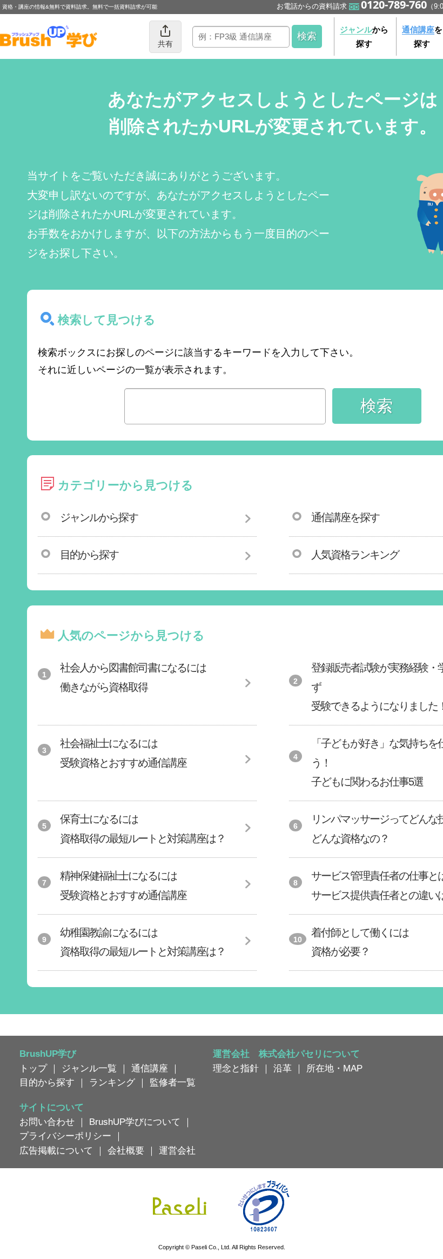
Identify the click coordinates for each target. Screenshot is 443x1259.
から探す (364, 36)
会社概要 (126, 1150)
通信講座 (149, 1068)
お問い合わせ (47, 1122)
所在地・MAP (334, 1068)
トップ (33, 1068)
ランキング (112, 1082)
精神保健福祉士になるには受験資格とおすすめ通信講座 (123, 885)
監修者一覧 (173, 1082)
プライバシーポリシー (65, 1136)
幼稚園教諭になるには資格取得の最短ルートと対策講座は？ (142, 942)
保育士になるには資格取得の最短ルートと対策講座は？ (142, 828)
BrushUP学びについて (134, 1122)
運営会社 (177, 1150)
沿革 (282, 1068)
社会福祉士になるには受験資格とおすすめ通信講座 (123, 753)
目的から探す (89, 555)
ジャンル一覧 (89, 1068)
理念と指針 (236, 1068)
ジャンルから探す (99, 517)
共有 (165, 43)
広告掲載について (56, 1150)
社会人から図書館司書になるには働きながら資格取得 (133, 677)
